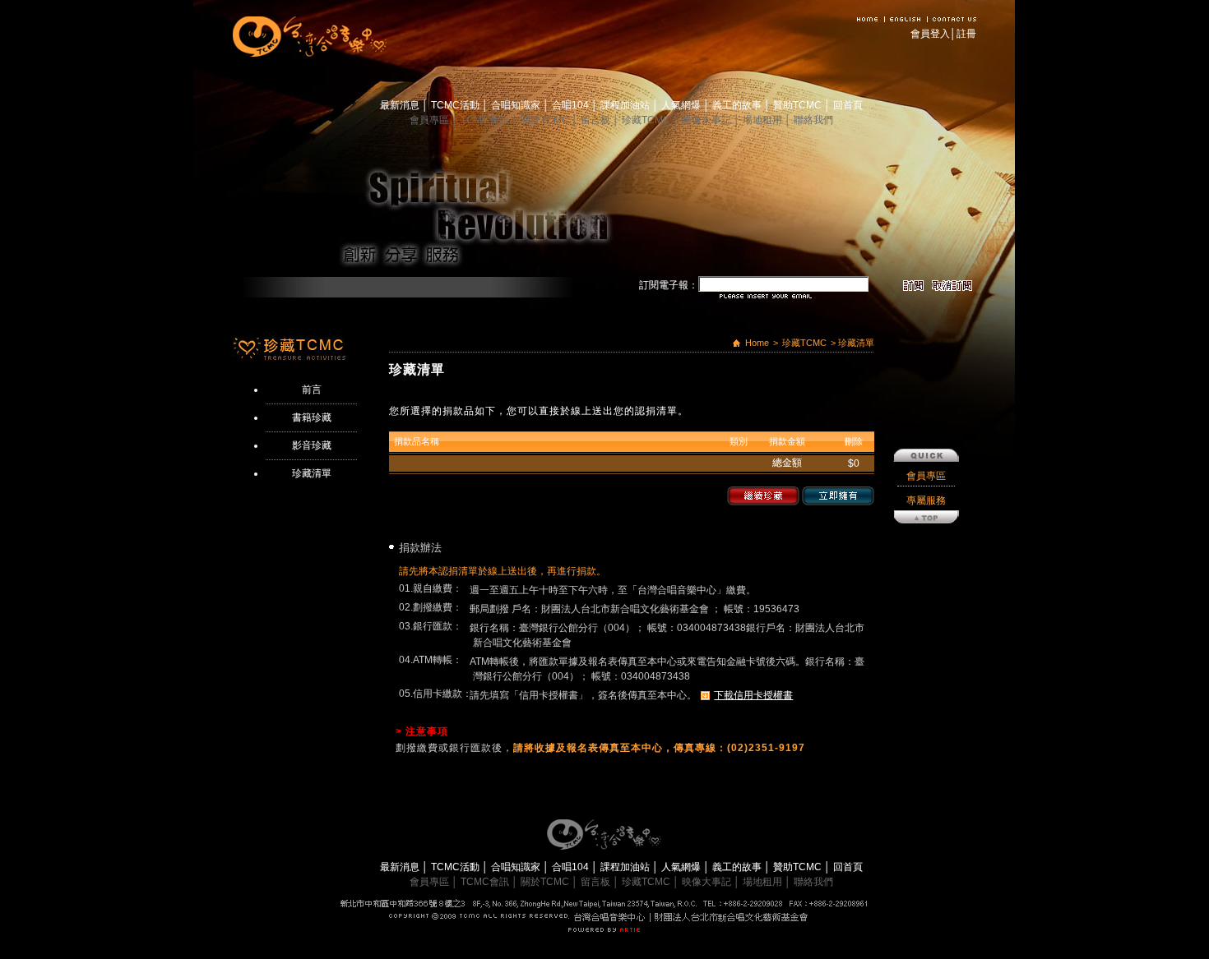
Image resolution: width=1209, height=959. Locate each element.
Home (757, 343)
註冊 (966, 33)
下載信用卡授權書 (753, 695)
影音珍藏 (311, 445)
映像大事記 (708, 120)
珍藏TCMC (647, 120)
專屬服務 (926, 500)
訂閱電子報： (668, 285)
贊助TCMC (798, 105)
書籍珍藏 (311, 417)
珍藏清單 (311, 473)
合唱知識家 (517, 105)
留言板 (597, 120)
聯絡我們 (813, 120)
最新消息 (401, 105)
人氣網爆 (682, 105)
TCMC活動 (456, 105)
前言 (312, 389)
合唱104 (571, 105)
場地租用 (764, 120)
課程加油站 (626, 105)
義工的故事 (738, 105)
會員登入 (930, 33)
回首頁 (848, 105)
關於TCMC (546, 120)
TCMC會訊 (486, 120)
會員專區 (431, 120)
